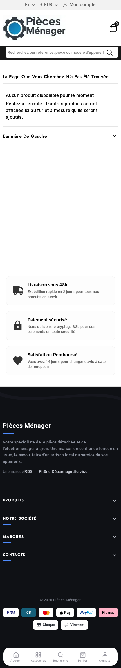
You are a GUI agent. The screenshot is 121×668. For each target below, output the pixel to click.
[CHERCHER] (109, 52)
